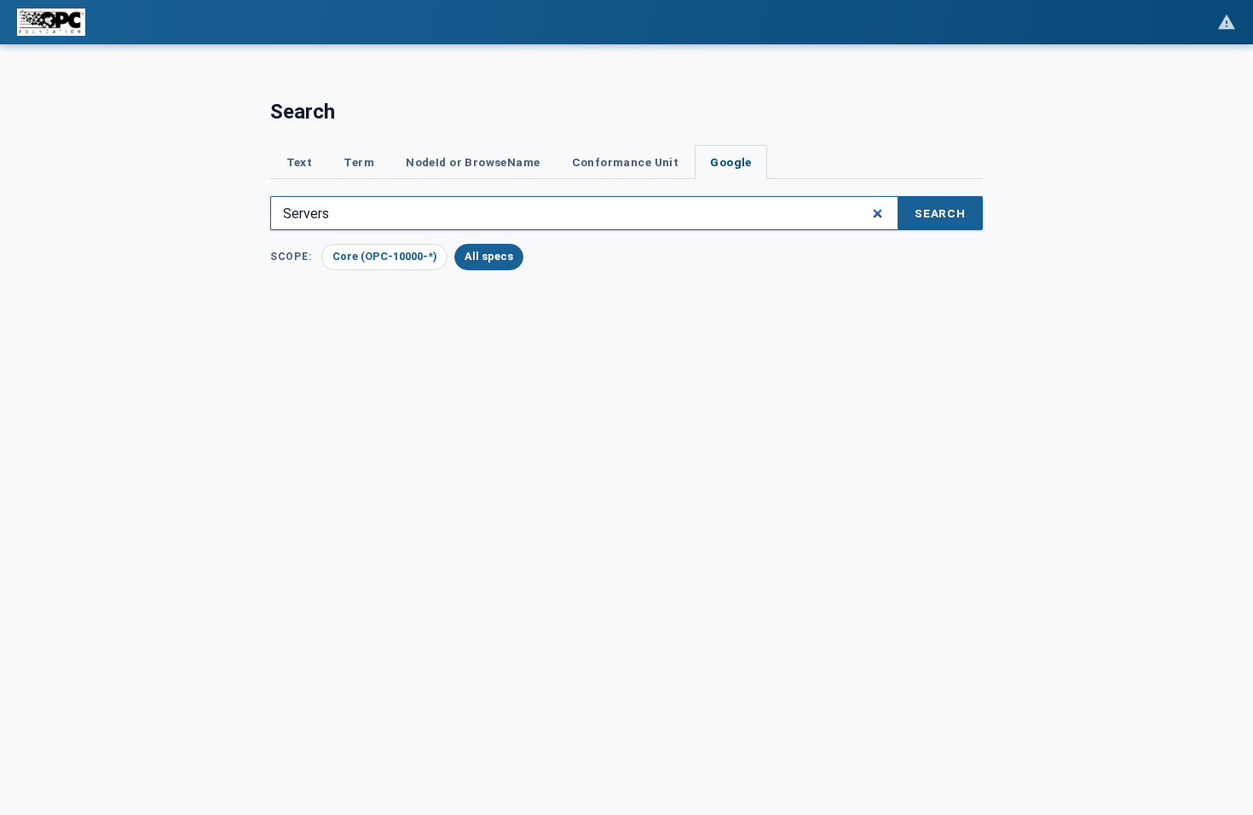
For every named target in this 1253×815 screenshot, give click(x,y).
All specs (489, 256)
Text (299, 162)
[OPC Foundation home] (51, 22)
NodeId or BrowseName (473, 162)
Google (730, 162)
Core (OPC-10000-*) (384, 256)
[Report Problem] (1226, 22)
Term (359, 162)
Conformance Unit (625, 162)
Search (940, 213)
